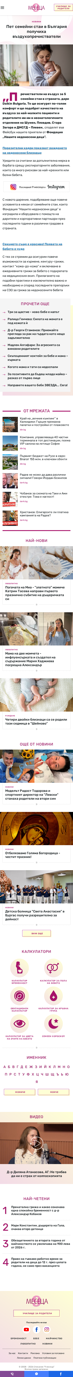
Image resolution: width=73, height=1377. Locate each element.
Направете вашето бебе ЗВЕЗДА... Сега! (38, 385)
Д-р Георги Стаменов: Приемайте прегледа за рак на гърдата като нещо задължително (36, 334)
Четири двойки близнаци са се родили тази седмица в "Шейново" (36, 721)
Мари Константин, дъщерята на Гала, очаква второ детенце (38, 1227)
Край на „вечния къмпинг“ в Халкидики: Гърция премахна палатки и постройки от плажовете (44, 422)
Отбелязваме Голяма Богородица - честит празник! (32, 855)
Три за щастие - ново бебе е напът (33, 312)
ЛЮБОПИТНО (28, 1344)
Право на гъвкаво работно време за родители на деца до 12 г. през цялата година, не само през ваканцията (38, 1262)
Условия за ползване (53, 1353)
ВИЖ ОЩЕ (37, 933)
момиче (20, 1092)
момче (54, 1092)
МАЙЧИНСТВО (54, 1338)
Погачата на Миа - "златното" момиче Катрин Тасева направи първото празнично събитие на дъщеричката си (35, 593)
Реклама (35, 1353)
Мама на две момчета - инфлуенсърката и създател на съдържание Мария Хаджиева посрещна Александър (30, 659)
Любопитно (11, 584)
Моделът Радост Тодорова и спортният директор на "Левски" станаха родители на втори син (31, 795)
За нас (12, 1353)
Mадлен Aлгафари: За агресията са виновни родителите (34, 347)
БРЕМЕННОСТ (18, 1338)
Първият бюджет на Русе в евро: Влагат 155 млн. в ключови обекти (43, 457)
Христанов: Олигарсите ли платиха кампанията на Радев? (44, 513)
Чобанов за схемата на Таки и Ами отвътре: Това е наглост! (43, 495)
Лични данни (24, 1358)
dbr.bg (23, 429)
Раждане (10, 716)
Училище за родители (63, 7)
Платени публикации (44, 1358)
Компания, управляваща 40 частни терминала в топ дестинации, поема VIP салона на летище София (45, 440)
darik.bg (24, 482)
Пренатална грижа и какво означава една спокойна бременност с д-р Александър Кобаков (38, 1210)
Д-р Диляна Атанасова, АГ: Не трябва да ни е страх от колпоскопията (36, 1174)
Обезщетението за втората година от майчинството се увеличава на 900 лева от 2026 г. (40, 1244)
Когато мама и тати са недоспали (33, 367)
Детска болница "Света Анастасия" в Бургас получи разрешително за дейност (35, 915)
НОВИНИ (47, 1344)
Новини (9, 787)
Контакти (23, 1353)
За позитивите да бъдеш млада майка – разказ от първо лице (37, 376)
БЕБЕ (36, 1338)
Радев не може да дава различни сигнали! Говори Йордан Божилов (43, 476)
